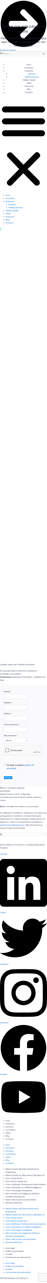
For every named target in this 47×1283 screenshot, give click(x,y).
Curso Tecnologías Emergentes (19, 1190)
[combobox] (15, 740)
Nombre (7, 692)
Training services (15, 207)
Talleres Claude (12, 210)
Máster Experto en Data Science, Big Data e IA (25, 1175)
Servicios (12, 204)
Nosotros (10, 1127)
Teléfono (8, 714)
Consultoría (10, 1130)
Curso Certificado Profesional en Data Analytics (26, 1184)
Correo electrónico (12, 724)
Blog (7, 220)
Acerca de (10, 217)
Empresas (10, 201)
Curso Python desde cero (16, 1181)
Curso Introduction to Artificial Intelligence (23, 1187)
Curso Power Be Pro (14, 1178)
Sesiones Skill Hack (14, 1203)
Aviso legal (10, 1248)
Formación (10, 198)
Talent (8, 213)
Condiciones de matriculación (18, 1257)
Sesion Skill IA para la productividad (21, 1200)
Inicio (8, 195)
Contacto (10, 223)
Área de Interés (10, 736)
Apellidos (8, 703)
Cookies (9, 1254)
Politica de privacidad (14, 1251)
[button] (23, 145)
